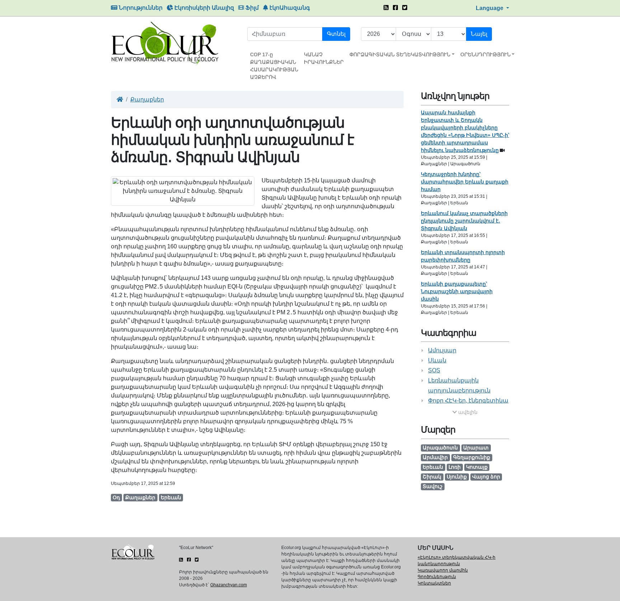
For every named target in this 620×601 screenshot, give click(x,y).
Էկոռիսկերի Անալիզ (203, 8)
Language (490, 8)
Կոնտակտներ (434, 583)
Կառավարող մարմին (443, 570)
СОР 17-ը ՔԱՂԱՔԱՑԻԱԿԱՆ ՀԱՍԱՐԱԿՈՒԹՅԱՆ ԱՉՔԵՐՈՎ (274, 66)
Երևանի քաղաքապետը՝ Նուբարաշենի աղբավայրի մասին (457, 291)
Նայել (479, 34)
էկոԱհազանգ (289, 8)
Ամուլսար (442, 350)
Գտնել (336, 34)
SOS (434, 370)
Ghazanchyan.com (228, 584)
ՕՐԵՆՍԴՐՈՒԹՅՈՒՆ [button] (485, 54)
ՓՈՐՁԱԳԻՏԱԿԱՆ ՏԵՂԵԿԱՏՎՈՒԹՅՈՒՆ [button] (399, 54)
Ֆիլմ (251, 8)
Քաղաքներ (147, 99)
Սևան (437, 360)
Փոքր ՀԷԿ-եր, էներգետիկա (468, 400)
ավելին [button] (467, 412)
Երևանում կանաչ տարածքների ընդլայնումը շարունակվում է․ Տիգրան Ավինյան (464, 220)
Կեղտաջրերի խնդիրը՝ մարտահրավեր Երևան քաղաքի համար (464, 181)
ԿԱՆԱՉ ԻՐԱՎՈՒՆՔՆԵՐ (324, 58)
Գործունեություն (437, 576)
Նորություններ (140, 8)
